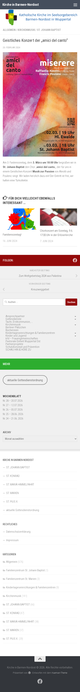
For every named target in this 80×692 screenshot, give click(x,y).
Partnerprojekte (14, 344)
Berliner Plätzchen (16, 327)
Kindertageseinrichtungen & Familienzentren (30, 333)
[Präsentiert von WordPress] (29, 673)
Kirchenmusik (26, 29)
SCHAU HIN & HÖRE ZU (18, 349)
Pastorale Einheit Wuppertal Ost (23, 341)
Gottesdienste (13, 319)
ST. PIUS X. (12, 501)
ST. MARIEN (12, 493)
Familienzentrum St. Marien (21, 579)
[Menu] (75, 4)
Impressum (12, 540)
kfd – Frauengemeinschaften (22, 338)
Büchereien (12, 330)
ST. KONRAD (13, 476)
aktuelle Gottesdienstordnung (25, 380)
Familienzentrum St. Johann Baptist (25, 570)
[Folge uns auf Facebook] (75, 260)
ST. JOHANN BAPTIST (49, 29)
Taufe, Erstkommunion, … (19, 321)
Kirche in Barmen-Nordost (20, 4)
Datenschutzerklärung (18, 531)
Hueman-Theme (59, 672)
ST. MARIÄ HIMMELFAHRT (20, 484)
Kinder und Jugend (16, 335)
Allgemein (9, 29)
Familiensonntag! (12, 234)
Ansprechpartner (15, 316)
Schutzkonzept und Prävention (22, 347)
